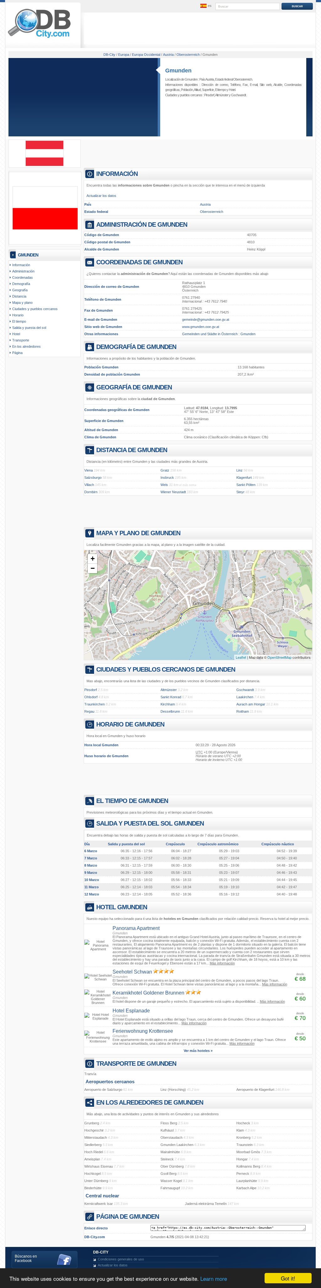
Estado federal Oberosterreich (233, 79)
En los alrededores (26, 346)
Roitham (242, 711)
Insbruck (167, 477)
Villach (89, 485)
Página (17, 353)
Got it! (288, 1278)
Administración (23, 271)
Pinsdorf (209, 95)
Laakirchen (244, 697)
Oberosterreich (211, 212)
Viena (88, 470)
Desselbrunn (170, 711)
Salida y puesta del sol (29, 328)
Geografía (20, 290)
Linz (239, 470)
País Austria (206, 79)
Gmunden (178, 70)
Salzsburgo (93, 477)
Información (21, 265)
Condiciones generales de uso (121, 1259)
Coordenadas (22, 277)
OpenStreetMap (279, 657)
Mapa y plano (22, 302)
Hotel (232, 90)
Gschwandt (238, 95)
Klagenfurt (244, 477)
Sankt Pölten (245, 485)
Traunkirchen (94, 704)
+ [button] (93, 558)
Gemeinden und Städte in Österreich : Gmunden (218, 334)
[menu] (205, 6)
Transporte (20, 340)
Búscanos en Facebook (26, 1258)
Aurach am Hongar (250, 704)
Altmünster (221, 95)
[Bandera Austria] (44, 165)
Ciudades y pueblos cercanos (35, 309)
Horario (18, 315)
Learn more (213, 1278)
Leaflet (241, 657)
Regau (89, 711)
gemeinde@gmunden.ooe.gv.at (205, 319)
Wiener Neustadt (173, 492)
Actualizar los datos (101, 196)
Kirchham (167, 704)
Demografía (21, 284)
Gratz (164, 470)
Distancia (19, 296)
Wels (164, 485)
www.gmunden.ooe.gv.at (200, 327)
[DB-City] (39, 38)
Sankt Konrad (170, 697)
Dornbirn (90, 492)
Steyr (240, 492)
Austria (205, 204)
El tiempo (220, 90)
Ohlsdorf (90, 697)
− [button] (93, 568)
